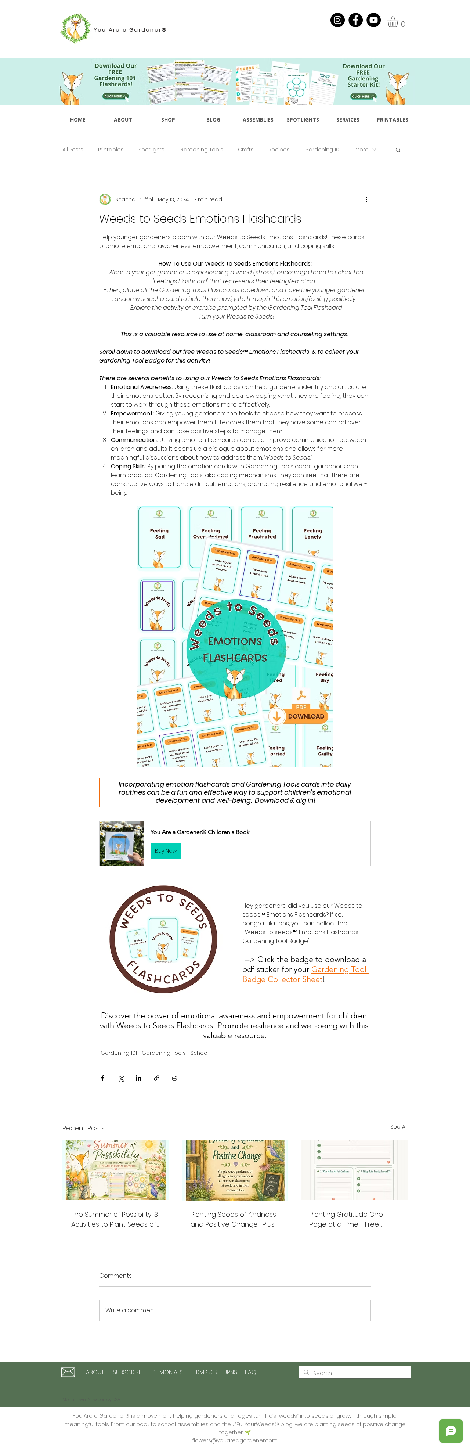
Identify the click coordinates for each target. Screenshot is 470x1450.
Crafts (246, 150)
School (200, 1053)
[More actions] (366, 199)
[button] (399, 21)
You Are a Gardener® (130, 29)
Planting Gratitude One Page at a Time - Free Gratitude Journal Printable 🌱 (352, 1219)
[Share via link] (156, 1078)
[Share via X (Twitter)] (120, 1078)
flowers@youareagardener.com (235, 1440)
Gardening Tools (201, 150)
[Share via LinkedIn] (138, 1078)
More (362, 150)
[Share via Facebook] (102, 1078)
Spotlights (151, 150)
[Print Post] (174, 1078)
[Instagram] (337, 20)
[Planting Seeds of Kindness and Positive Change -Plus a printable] (235, 1170)
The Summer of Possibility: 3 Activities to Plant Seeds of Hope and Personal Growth (114, 1219)
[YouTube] (373, 20)
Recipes (279, 150)
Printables (111, 150)
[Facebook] (355, 20)
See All (399, 1126)
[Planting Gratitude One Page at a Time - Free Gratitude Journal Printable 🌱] (354, 1170)
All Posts (72, 150)
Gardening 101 (322, 150)
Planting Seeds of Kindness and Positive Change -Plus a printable (233, 1219)
